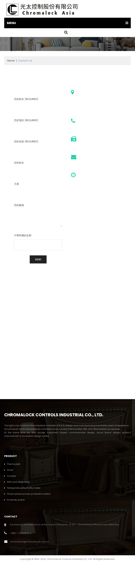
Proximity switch (16, 499)
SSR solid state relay (18, 482)
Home (11, 60)
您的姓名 (19, 162)
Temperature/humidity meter (23, 488)
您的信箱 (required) (26, 141)
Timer (10, 470)
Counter (11, 476)
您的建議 (19, 205)
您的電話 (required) (26, 120)
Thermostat (13, 464)
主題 (16, 184)
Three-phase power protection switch (28, 494)
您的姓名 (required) (26, 99)
